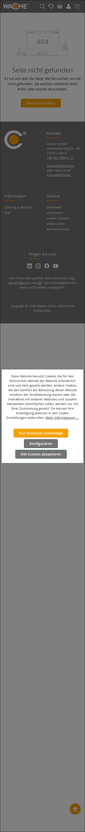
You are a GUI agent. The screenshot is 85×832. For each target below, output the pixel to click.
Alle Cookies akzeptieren (41, 454)
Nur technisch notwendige (41, 433)
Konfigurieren (40, 443)
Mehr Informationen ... (62, 418)
